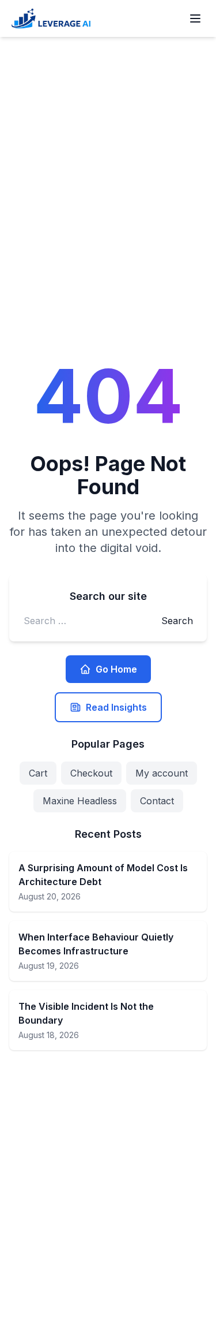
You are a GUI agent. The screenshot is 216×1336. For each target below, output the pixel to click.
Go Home (116, 669)
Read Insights (116, 707)
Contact (157, 801)
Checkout (91, 773)
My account (161, 773)
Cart (38, 773)
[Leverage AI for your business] (51, 18)
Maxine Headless (80, 801)
